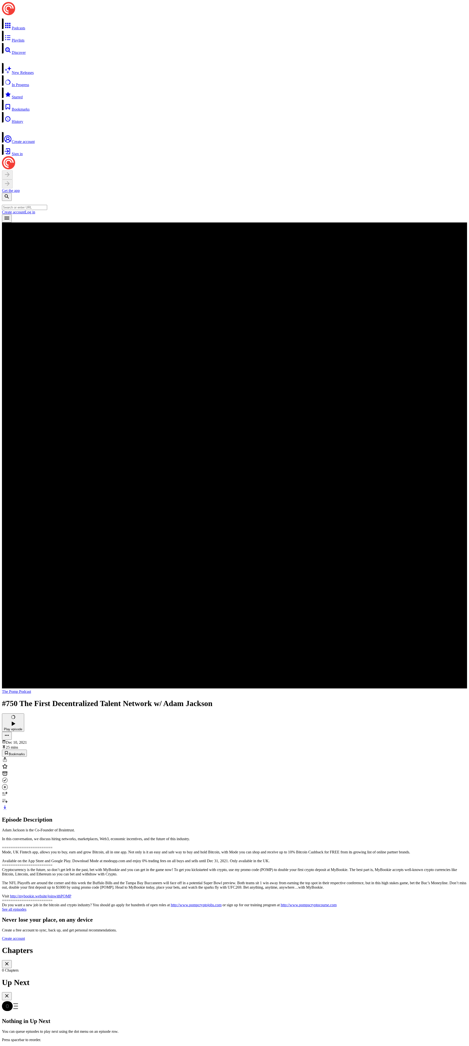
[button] (234, 24)
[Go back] (7, 174)
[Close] (7, 964)
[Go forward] (7, 183)
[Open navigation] (7, 218)
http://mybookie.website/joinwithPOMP (40, 896)
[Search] (7, 197)
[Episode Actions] (7, 736)
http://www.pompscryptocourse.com (309, 905)
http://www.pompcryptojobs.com (196, 905)
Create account (13, 212)
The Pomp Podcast (16, 691)
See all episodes (14, 909)
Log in (30, 212)
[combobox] (24, 207)
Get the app (11, 190)
